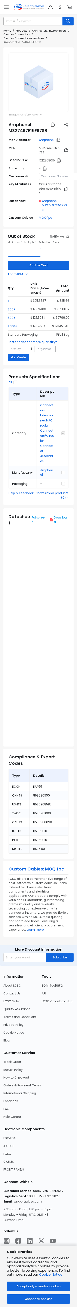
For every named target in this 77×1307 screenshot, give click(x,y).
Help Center (12, 1117)
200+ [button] (11, 309)
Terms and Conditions (20, 1017)
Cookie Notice (13, 1032)
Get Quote (18, 357)
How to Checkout (16, 1077)
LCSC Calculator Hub (57, 1001)
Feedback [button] (10, 1101)
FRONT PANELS (13, 1169)
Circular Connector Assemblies (23, 38)
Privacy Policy (13, 1025)
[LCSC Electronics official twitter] (41, 1241)
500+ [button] (11, 318)
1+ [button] (9, 301)
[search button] (68, 21)
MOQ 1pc (45, 218)
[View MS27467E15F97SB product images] (38, 82)
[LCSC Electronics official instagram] (6, 1241)
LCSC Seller (11, 1001)
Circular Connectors (16, 34)
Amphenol (46, 140)
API (44, 993)
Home (7, 30)
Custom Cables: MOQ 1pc (36, 869)
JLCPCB (8, 1146)
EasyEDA (9, 1138)
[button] (6, 7)
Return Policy (13, 1070)
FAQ (6, 1109)
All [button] (10, 382)
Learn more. (35, 929)
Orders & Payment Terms (22, 1085)
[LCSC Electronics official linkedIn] (30, 1241)
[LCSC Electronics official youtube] (53, 1241)
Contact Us (11, 993)
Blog (6, 1040)
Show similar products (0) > (52, 495)
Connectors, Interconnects (49, 30)
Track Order (12, 1062)
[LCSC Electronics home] (29, 7)
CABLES (8, 1162)
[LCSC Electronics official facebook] (18, 1241)
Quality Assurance (17, 1009)
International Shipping (19, 1093)
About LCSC (12, 985)
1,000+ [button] (12, 326)
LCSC (7, 1154)
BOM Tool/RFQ (52, 985)
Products (21, 30)
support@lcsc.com (27, 1201)
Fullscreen (38, 519)
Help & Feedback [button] (21, 493)
